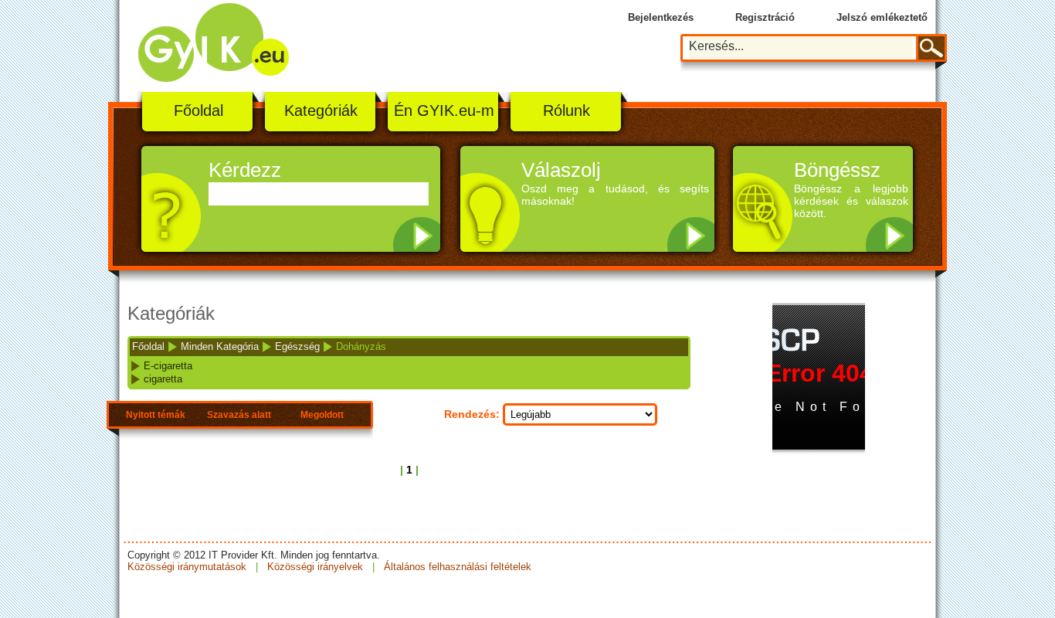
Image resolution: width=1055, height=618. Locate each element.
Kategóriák (321, 110)
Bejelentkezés (661, 17)
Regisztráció (765, 17)
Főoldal (198, 110)
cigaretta (163, 379)
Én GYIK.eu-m (444, 110)
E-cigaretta (168, 366)
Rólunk (566, 110)
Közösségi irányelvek (315, 566)
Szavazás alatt (239, 414)
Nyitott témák (155, 414)
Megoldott (322, 414)
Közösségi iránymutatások (188, 566)
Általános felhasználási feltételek (456, 566)
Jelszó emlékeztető (882, 17)
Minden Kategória (220, 346)
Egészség (297, 346)
